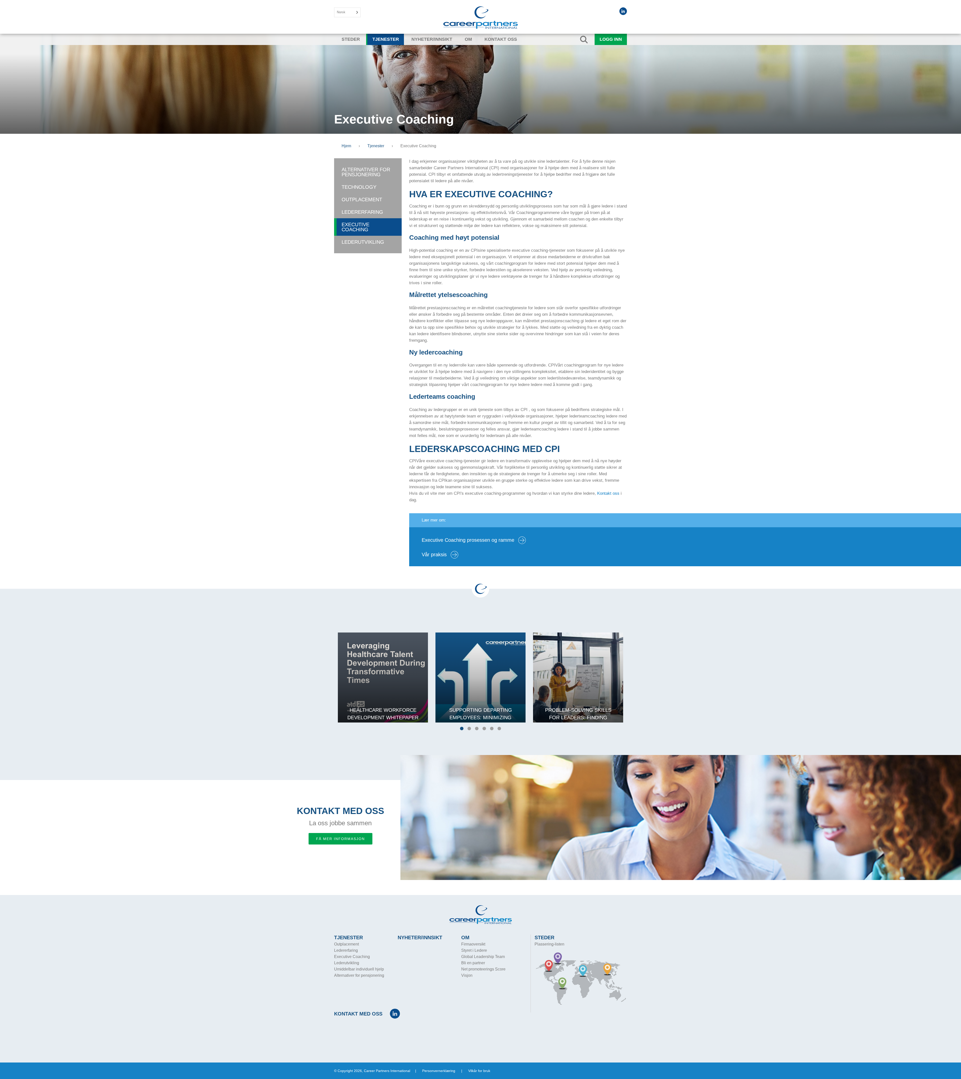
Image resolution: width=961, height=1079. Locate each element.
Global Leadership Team (483, 956)
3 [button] (476, 728)
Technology (359, 187)
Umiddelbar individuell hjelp (359, 969)
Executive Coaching (355, 227)
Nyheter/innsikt (431, 39)
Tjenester (385, 39)
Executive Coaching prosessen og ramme (469, 540)
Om (468, 39)
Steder (351, 39)
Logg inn (611, 39)
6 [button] (499, 728)
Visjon (466, 975)
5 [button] (491, 728)
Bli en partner (473, 963)
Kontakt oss (501, 39)
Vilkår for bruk (479, 1071)
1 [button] (461, 728)
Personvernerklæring (438, 1071)
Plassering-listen (549, 944)
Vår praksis (435, 554)
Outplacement (362, 199)
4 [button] (484, 728)
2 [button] (469, 728)
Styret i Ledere (474, 950)
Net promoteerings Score (483, 969)
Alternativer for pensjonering (366, 172)
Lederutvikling (363, 242)
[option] (383, 677)
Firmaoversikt (473, 944)
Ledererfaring (362, 212)
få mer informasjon (340, 839)
